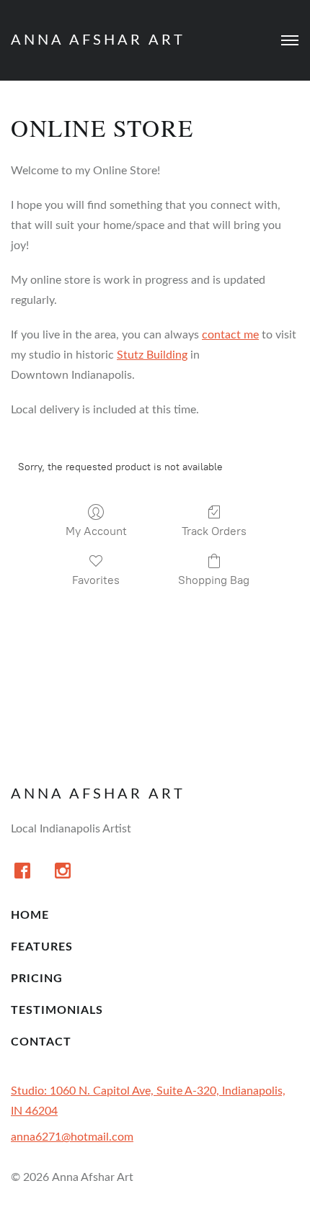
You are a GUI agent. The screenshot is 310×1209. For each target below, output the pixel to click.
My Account (96, 531)
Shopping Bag (213, 580)
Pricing (37, 978)
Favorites (96, 580)
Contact (41, 1042)
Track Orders (214, 531)
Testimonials (57, 1010)
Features (42, 947)
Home (30, 915)
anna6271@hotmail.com (72, 1137)
